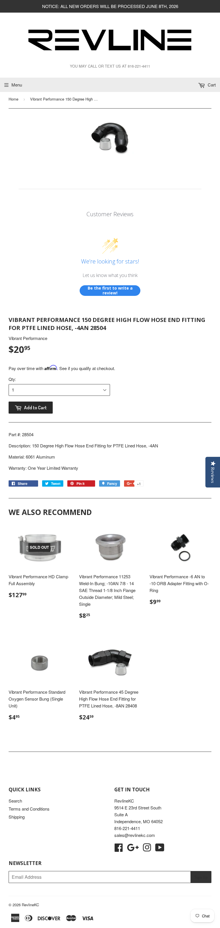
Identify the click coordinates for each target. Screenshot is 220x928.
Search (15, 801)
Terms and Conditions (29, 809)
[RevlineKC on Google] (133, 849)
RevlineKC (30, 904)
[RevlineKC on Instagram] (147, 849)
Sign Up (201, 877)
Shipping (17, 817)
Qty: (12, 379)
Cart (211, 85)
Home (13, 99)
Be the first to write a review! (110, 290)
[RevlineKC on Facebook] (118, 849)
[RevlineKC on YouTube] (159, 849)
